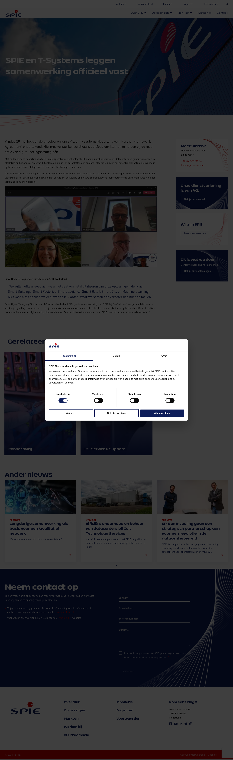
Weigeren (71, 413)
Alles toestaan (162, 413)
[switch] (98, 400)
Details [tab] (116, 355)
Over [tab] (164, 355)
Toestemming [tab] (68, 355)
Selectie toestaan (116, 413)
